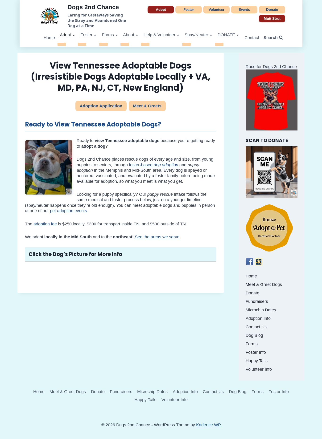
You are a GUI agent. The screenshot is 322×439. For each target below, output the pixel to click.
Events (244, 10)
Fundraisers (257, 301)
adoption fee (45, 224)
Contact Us (256, 327)
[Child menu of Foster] (82, 44)
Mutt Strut (272, 18)
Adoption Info (258, 318)
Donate (272, 10)
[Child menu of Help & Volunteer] (145, 44)
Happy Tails (257, 360)
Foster (188, 10)
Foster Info (256, 352)
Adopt (161, 10)
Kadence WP (208, 425)
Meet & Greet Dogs (264, 284)
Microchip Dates (261, 310)
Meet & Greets (147, 106)
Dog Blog (254, 335)
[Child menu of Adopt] (62, 44)
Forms (252, 343)
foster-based (153, 165)
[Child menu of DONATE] (219, 44)
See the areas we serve (157, 237)
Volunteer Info (259, 369)
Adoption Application (101, 106)
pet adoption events (68, 210)
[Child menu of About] (124, 44)
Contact (251, 37)
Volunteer (216, 10)
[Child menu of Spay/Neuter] (186, 44)
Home (49, 37)
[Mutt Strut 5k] (271, 99)
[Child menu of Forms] (103, 44)
